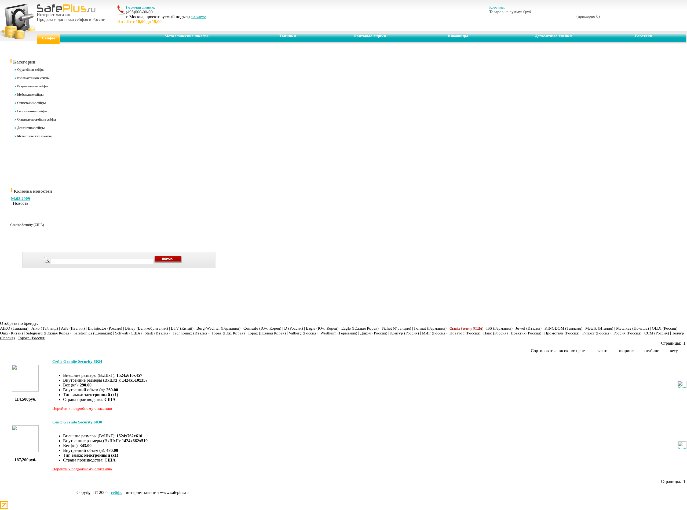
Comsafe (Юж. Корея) (262, 328)
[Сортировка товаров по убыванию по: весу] (684, 351)
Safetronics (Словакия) (93, 333)
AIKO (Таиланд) (14, 328)
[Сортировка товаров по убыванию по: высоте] (615, 351)
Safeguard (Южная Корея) (48, 333)
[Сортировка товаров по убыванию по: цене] (591, 351)
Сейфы (48, 38)
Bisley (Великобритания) (146, 328)
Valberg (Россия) (303, 333)
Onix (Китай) (11, 333)
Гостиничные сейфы (32, 111)
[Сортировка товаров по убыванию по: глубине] (665, 351)
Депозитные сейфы (31, 128)
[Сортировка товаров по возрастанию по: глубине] (661, 351)
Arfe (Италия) (73, 328)
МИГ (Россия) (434, 333)
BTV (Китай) (182, 328)
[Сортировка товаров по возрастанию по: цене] (587, 351)
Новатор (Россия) (465, 333)
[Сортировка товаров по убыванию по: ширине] (640, 351)
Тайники (287, 36)
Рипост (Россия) (596, 333)
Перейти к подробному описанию (82, 408)
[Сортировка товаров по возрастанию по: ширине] (636, 351)
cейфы (116, 492)
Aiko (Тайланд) (44, 328)
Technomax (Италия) (191, 333)
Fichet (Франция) (396, 328)
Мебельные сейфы (30, 94)
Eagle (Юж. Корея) (322, 328)
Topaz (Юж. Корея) (228, 333)
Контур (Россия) (404, 333)
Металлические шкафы (187, 36)
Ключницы (458, 36)
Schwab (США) (128, 333)
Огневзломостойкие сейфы (36, 119)
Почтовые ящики (369, 36)
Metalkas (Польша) (632, 328)
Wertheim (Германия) (338, 333)
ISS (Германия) (499, 328)
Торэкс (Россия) (31, 338)
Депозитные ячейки (553, 36)
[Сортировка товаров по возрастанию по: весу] (680, 351)
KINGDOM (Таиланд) (563, 328)
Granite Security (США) (466, 328)
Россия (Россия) (627, 333)
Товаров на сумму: (510, 12)
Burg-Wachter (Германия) (218, 328)
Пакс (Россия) (495, 333)
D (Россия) (293, 328)
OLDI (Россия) (664, 328)
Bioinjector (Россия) (105, 328)
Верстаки (643, 36)
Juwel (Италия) (529, 328)
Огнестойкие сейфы (31, 103)
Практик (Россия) (526, 333)
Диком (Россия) (373, 333)
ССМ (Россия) (656, 333)
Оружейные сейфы (30, 70)
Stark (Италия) (157, 333)
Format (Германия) (430, 328)
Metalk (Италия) (599, 328)
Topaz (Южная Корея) (267, 333)
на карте (198, 17)
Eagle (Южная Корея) (360, 328)
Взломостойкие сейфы (33, 78)
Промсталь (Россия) (561, 333)
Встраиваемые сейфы (32, 86)
